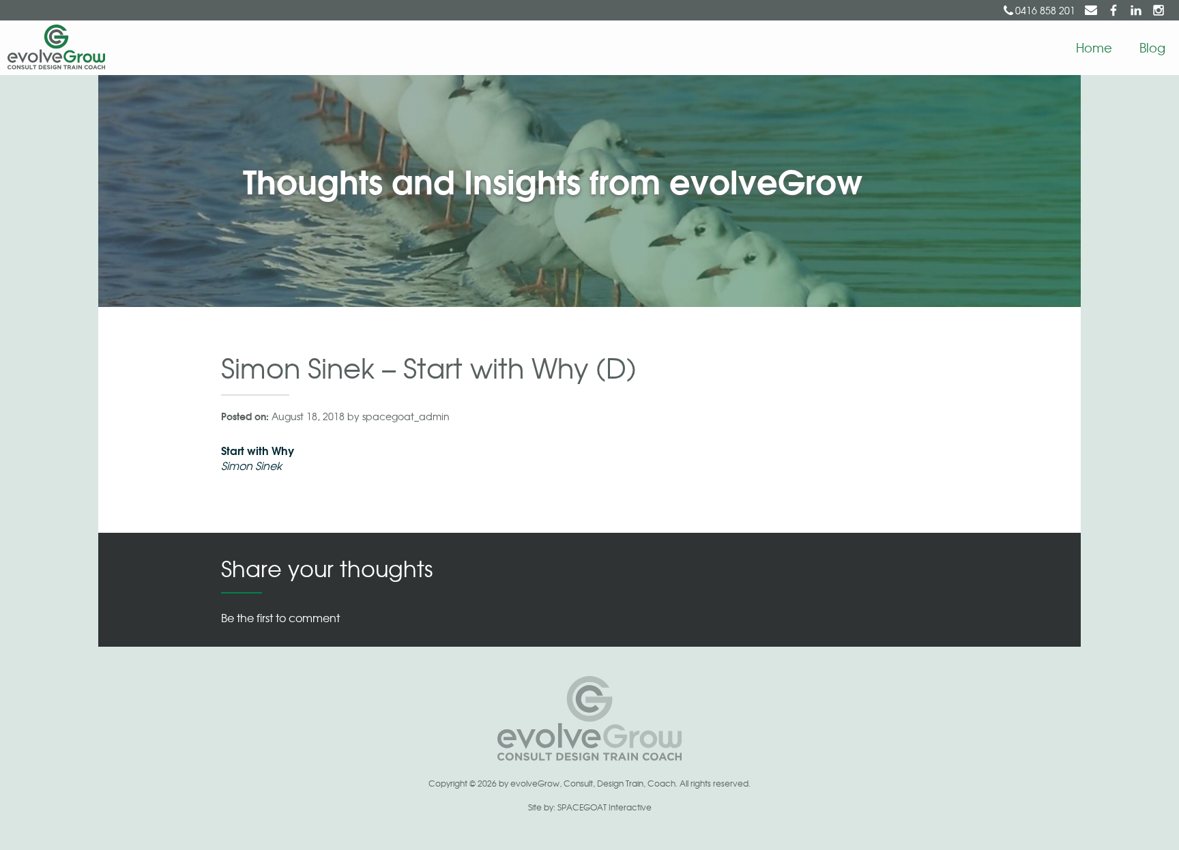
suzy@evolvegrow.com (1091, 10)
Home (1094, 47)
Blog (1152, 47)
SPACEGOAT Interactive (604, 807)
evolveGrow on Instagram (1158, 10)
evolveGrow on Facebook (1113, 10)
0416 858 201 (1045, 10)
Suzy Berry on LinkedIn (1136, 10)
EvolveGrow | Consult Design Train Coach (53, 47)
